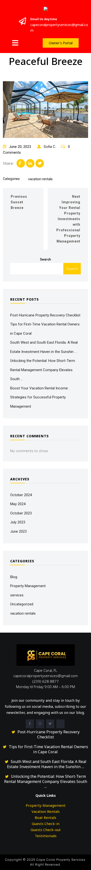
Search (45, 259)
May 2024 (17, 504)
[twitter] (50, 723)
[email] (60, 723)
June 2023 (18, 531)
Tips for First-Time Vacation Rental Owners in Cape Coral (48, 749)
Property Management (28, 586)
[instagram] (40, 723)
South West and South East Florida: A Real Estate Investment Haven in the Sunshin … (46, 764)
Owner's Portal (61, 43)
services (17, 595)
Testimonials (46, 835)
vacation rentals (40, 179)
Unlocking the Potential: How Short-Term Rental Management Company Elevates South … (42, 370)
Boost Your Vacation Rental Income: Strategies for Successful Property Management (39, 397)
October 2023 (21, 513)
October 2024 (21, 495)
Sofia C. (49, 146)
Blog (13, 577)
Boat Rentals (45, 817)
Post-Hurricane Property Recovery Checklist (45, 315)
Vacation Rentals (46, 811)
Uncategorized (21, 604)
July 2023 (17, 522)
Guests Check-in (45, 823)
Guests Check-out (46, 829)
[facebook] (30, 723)
